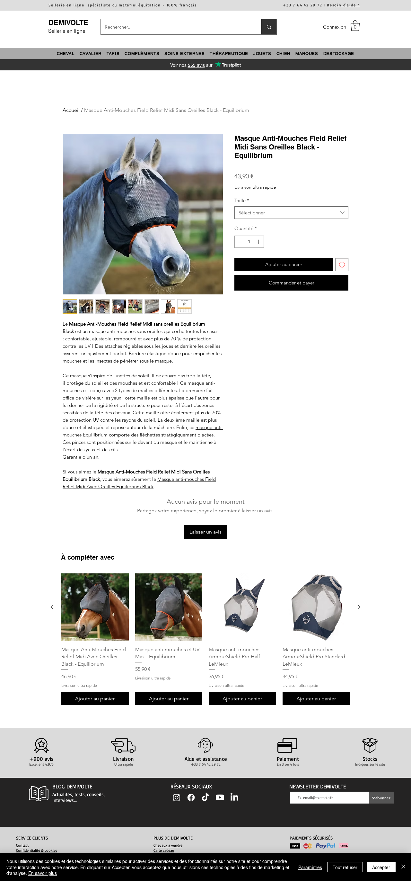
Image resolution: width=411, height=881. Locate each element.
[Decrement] (239, 242)
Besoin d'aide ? (343, 5)
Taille (241, 200)
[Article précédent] (52, 607)
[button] (355, 25)
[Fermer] (403, 867)
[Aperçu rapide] (95, 607)
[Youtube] (220, 797)
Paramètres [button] (310, 867)
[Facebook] (191, 797)
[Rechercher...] (268, 26)
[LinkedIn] (234, 797)
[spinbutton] (249, 242)
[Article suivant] (359, 607)
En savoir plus (42, 873)
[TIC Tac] (205, 797)
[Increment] (259, 242)
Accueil (71, 110)
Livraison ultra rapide (255, 187)
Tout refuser (345, 867)
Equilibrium (95, 435)
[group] (205, 639)
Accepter (381, 867)
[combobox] (291, 212)
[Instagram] (176, 797)
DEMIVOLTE (68, 22)
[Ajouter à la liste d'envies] (342, 264)
